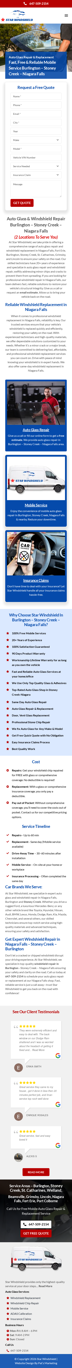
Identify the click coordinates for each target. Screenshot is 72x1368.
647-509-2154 (38, 3)
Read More (45, 1286)
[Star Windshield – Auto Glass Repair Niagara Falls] (17, 8)
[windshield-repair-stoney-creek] (36, 382)
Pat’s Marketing (47, 1363)
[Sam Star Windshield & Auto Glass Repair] (36, 1245)
